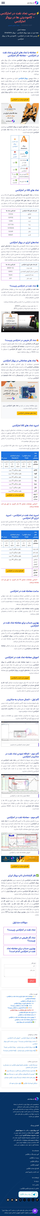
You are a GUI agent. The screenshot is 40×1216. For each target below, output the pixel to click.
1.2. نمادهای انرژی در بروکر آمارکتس (23, 1003)
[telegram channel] (24, 1199)
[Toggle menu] (35, 1211)
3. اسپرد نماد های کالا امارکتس (27, 1012)
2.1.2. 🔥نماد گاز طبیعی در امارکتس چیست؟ (20, 1008)
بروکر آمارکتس (23, 78)
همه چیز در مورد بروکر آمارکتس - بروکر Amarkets (21, 33)
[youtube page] (20, 1199)
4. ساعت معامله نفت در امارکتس (26, 1015)
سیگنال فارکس (34, 1161)
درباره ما (36, 1181)
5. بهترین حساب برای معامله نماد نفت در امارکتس (22, 1017)
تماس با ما (36, 1185)
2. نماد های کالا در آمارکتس (28, 1001)
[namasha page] (12, 1199)
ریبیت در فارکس (34, 1158)
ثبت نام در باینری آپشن (32, 1172)
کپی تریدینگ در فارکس (32, 1154)
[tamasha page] (16, 1199)
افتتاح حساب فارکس (32, 1168)
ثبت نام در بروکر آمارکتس (15, 144)
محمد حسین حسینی (14, 25)
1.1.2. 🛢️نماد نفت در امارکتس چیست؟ (21, 1006)
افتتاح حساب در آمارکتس (20, 100)
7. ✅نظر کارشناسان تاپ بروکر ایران (26, 1022)
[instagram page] (28, 1199)
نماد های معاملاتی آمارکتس (27, 413)
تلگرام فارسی (15, 155)
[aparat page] (7, 1199)
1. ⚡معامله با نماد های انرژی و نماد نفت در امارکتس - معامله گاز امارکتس (20, 998)
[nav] (3, 2)
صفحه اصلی (21, 29)
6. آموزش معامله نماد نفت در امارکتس (25, 1020)
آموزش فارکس (34, 1165)
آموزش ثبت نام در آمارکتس (20, 678)
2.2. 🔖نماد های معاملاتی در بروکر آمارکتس (21, 1010)
